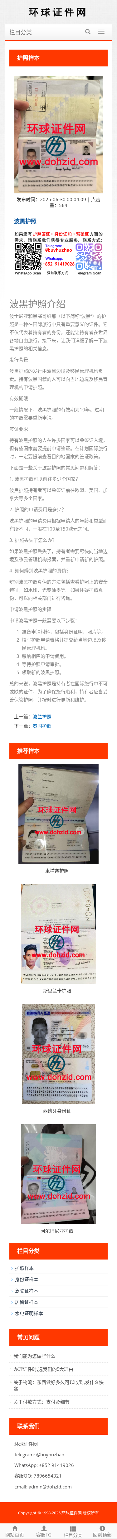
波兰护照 (42, 716)
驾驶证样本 (26, 1291)
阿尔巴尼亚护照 (57, 1231)
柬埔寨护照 (57, 870)
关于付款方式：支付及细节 (41, 1402)
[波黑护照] (58, 134)
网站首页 (14, 1535)
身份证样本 (26, 1279)
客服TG (43, 1535)
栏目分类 (20, 32)
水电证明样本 (29, 1313)
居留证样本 (26, 1302)
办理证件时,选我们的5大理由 (43, 1369)
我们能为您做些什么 (34, 1356)
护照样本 (24, 1268)
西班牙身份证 (57, 1111)
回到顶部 (102, 1535)
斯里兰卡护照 (57, 991)
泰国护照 (42, 726)
